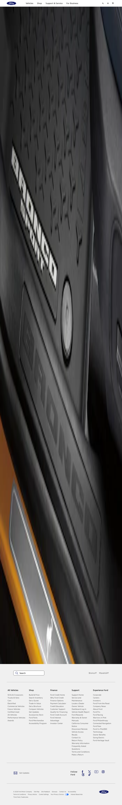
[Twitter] (89, 771)
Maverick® (104, 673)
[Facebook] (83, 771)
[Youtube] (96, 771)
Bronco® (93, 673)
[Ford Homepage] (104, 792)
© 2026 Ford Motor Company (22, 792)
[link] (36, 792)
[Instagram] (103, 771)
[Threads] (83, 774)
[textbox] (28, 673)
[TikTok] (89, 774)
